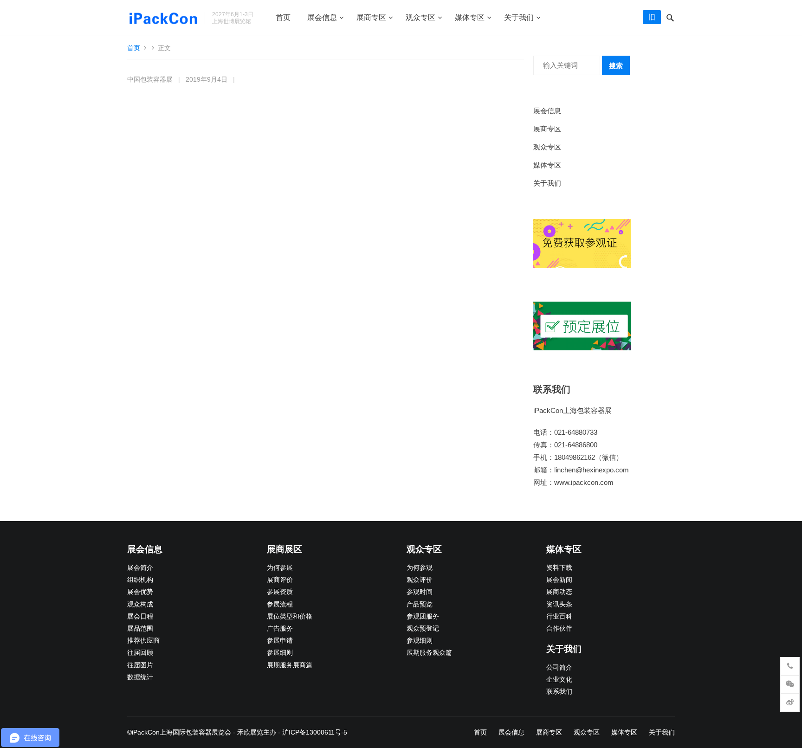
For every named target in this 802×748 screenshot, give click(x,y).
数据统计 (140, 677)
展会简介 (140, 567)
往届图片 (140, 665)
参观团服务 (423, 616)
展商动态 (559, 591)
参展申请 (280, 640)
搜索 (616, 66)
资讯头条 (559, 604)
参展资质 (280, 591)
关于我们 (519, 17)
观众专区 (420, 17)
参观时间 (420, 591)
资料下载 (559, 567)
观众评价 (420, 579)
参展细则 (280, 652)
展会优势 (140, 591)
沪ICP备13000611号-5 (314, 732)
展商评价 (280, 579)
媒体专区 (470, 17)
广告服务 (280, 628)
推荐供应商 (143, 640)
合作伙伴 (559, 628)
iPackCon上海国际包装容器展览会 (181, 732)
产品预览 (420, 604)
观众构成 (140, 604)
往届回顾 (140, 652)
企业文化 (559, 679)
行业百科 (559, 616)
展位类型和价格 (289, 616)
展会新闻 (559, 579)
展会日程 (140, 616)
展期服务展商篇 (289, 665)
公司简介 (559, 667)
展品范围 (140, 628)
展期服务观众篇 (429, 652)
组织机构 (140, 579)
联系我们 (559, 691)
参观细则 (420, 640)
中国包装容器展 (150, 79)
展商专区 (371, 17)
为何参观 (420, 567)
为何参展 (280, 567)
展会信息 (322, 17)
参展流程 (280, 604)
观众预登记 (423, 628)
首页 (283, 17)
